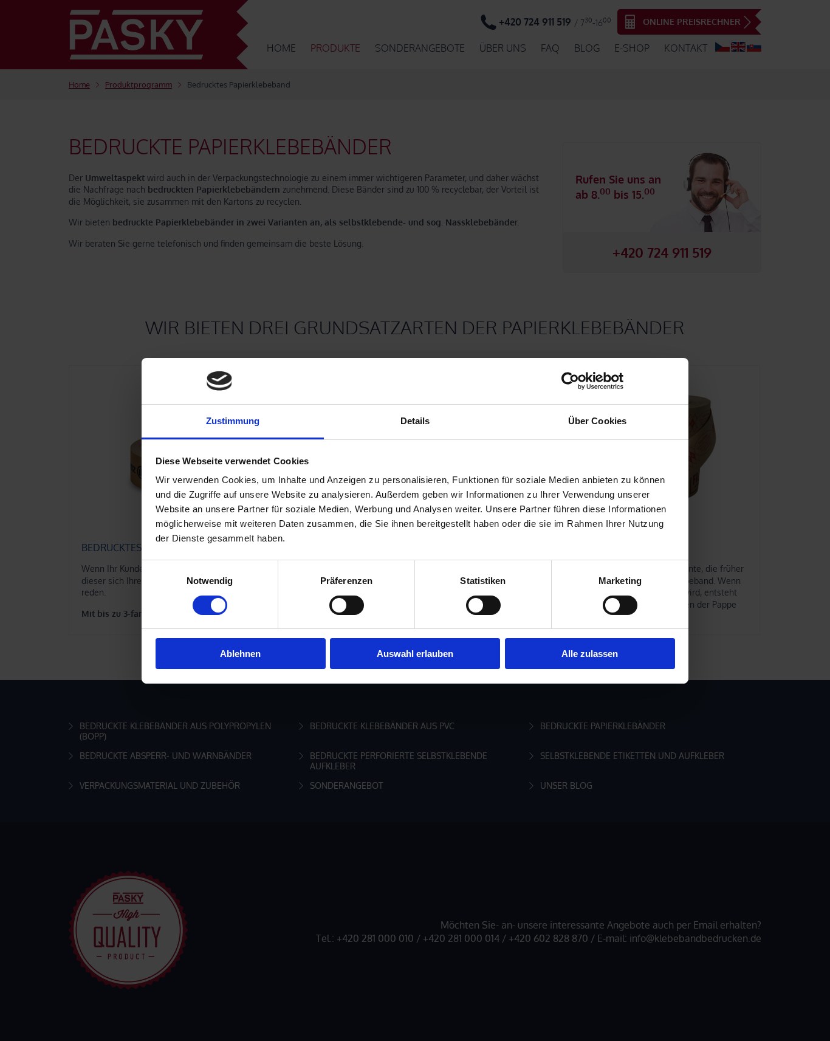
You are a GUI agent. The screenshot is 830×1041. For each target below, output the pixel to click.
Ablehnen (240, 653)
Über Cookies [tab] (597, 421)
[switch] (346, 605)
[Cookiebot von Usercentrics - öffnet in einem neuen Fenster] (570, 381)
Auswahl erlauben (415, 653)
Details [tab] (415, 421)
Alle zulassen (589, 653)
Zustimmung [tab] (233, 421)
